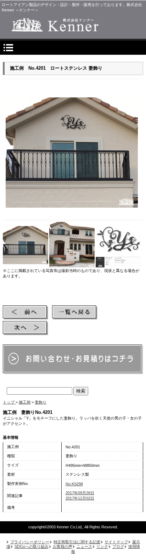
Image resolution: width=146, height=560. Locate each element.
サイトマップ (116, 542)
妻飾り (40, 402)
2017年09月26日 (80, 493)
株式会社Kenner (73, 25)
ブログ (118, 546)
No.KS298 (74, 484)
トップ (9, 402)
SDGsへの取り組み (32, 546)
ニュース (84, 546)
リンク (102, 546)
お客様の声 (62, 546)
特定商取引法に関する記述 (77, 542)
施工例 (24, 402)
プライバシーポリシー (29, 542)
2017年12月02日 (80, 498)
